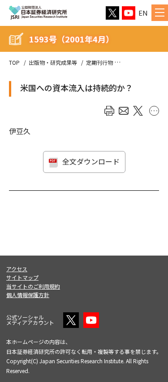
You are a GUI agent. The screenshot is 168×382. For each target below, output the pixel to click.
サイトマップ (22, 277)
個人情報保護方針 (27, 294)
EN (143, 12)
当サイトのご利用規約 (33, 286)
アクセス (16, 269)
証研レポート (138, 62)
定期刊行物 (99, 62)
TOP (14, 62)
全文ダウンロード (91, 161)
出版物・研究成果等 (53, 62)
